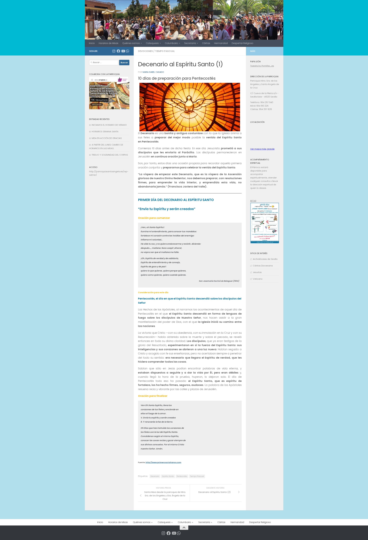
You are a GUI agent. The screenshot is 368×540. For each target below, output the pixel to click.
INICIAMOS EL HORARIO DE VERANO (109, 124)
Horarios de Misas (108, 43)
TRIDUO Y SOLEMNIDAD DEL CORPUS (110, 154)
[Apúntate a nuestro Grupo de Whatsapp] (127, 51)
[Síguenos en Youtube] (123, 51)
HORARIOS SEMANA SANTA (105, 131)
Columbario (171, 43)
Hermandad (221, 43)
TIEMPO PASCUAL (165, 51)
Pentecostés (182, 476)
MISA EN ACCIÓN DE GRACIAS (107, 138)
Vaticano (257, 278)
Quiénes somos (131, 43)
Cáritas (206, 43)
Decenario (155, 476)
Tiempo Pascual (197, 476)
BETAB (253, 200)
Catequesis (152, 43)
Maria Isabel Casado (153, 72)
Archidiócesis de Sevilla (265, 259)
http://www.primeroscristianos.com (163, 462)
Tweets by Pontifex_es (262, 65)
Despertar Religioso (242, 43)
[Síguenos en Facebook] (118, 51)
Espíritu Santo (168, 476)
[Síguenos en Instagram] (114, 51)
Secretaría (190, 43)
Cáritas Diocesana (263, 265)
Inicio (92, 43)
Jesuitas (257, 272)
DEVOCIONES (145, 51)
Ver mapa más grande (262, 148)
